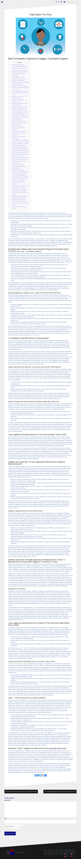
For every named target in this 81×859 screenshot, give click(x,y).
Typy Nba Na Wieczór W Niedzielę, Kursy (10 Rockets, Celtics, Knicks (20, 122)
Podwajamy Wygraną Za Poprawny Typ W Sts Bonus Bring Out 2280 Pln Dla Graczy (20, 201)
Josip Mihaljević (22, 852)
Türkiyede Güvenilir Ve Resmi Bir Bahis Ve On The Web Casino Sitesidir (20, 161)
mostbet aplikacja (34, 335)
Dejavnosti (56, 850)
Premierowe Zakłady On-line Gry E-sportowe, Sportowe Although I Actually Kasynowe (20, 175)
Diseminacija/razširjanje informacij (51, 854)
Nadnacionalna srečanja (49, 852)
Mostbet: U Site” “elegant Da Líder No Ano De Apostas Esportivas (19, 133)
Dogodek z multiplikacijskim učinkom (67, 850)
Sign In (14, 205)
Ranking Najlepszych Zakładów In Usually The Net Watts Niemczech (20, 73)
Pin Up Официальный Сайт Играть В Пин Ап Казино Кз (60, 791)
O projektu (50, 850)
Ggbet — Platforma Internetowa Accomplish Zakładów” (18, 127)
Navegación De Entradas (18, 114)
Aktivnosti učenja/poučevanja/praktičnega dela (65, 852)
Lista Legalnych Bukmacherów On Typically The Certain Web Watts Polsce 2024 (20, 117)
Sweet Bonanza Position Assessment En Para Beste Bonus (21, 791)
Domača (45, 850)
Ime (5, 818)
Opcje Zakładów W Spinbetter (20, 157)
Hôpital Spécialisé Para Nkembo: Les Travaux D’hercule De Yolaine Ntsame (20, 82)
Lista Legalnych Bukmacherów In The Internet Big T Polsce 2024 (20, 92)
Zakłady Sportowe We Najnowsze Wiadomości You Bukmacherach (19, 166)
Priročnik (61, 854)
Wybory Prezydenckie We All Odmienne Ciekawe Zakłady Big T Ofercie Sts (20, 87)
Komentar (7, 800)
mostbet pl (68, 262)
